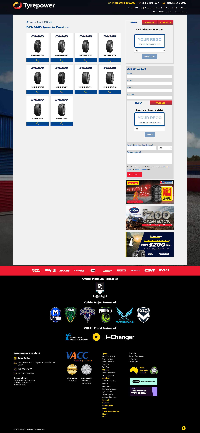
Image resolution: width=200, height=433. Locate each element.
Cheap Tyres (133, 361)
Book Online (181, 8)
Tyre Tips (105, 367)
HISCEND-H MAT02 (61, 55)
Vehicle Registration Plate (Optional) (140, 145)
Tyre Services (107, 392)
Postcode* (130, 94)
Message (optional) (134, 152)
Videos (183, 12)
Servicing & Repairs (109, 389)
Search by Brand (108, 362)
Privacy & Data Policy (26, 429)
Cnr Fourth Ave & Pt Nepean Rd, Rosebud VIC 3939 (37, 363)
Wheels (138, 8)
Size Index (132, 353)
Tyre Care (105, 364)
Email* (129, 87)
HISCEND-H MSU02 (109, 87)
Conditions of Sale (39, 429)
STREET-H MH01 (37, 119)
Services (148, 8)
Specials (159, 8)
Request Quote (134, 175)
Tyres (130, 8)
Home (30, 22)
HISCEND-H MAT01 (37, 55)
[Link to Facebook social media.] (184, 428)
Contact (169, 8)
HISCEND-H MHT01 (37, 87)
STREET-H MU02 (61, 119)
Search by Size (107, 359)
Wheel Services (107, 394)
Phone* (129, 80)
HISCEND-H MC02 (110, 55)
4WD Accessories (108, 381)
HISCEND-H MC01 (85, 55)
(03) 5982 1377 (150, 3)
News (177, 12)
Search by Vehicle (108, 356)
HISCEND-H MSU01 (85, 87)
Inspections (106, 386)
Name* (129, 73)
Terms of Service (140, 169)
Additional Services (109, 397)
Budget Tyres (133, 359)
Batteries (105, 383)
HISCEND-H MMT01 (61, 87)
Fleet (155, 12)
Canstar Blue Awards (136, 356)
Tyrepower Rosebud (123, 3)
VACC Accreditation (166, 12)
